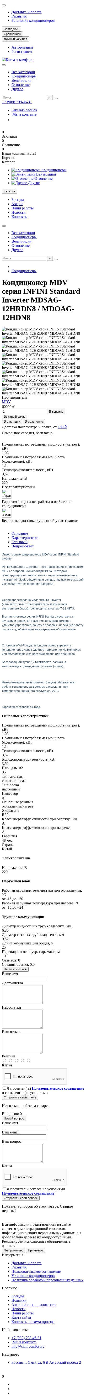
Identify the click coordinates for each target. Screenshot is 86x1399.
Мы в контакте (24, 114)
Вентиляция (21, 80)
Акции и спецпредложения (33, 1305)
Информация (12, 1255)
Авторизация (22, 47)
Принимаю (35, 1250)
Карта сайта (21, 1317)
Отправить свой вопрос (21, 1198)
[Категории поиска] (4, 65)
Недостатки (11, 1007)
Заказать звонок (24, 110)
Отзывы (19, 542)
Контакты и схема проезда (32, 1322)
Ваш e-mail (10, 1132)
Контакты (19, 217)
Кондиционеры (24, 76)
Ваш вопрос (12, 1141)
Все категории (23, 72)
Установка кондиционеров (33, 20)
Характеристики (24, 538)
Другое (17, 89)
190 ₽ (62, 427)
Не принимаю (13, 1250)
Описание (19, 533)
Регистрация (21, 52)
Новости (18, 212)
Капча (7, 1065)
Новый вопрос (14, 1118)
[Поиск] (56, 98)
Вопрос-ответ (22, 546)
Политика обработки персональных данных (47, 1280)
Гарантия (19, 16)
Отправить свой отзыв (20, 1097)
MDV (6, 402)
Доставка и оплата (26, 12)
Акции (17, 204)
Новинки (19, 1300)
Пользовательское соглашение (36, 1271)
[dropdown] (4, 5)
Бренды (17, 200)
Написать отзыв (15, 969)
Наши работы (22, 208)
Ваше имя (10, 974)
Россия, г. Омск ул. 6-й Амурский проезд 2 (46, 1362)
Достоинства (12, 983)
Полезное (9, 1288)
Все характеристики (18, 487)
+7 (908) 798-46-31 (17, 102)
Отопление (20, 85)
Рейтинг (9, 1056)
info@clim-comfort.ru (27, 1346)
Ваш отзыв (11, 1032)
